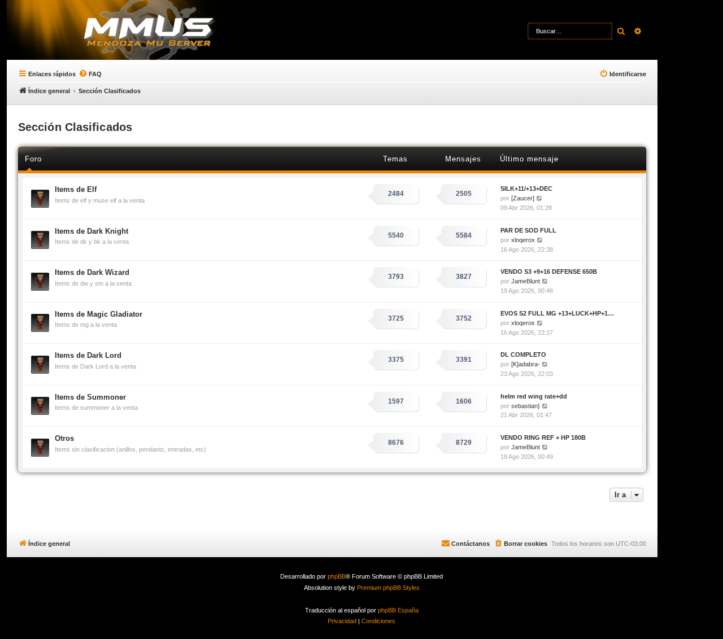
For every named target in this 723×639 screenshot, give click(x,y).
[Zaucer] (522, 198)
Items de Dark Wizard (92, 272)
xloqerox (523, 240)
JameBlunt (525, 281)
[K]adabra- (525, 364)
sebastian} (525, 405)
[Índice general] (170, 31)
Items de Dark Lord (88, 355)
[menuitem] (90, 74)
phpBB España (398, 610)
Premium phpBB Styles (388, 587)
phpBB (337, 576)
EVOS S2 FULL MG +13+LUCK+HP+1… (557, 313)
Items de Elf (76, 189)
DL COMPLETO (523, 354)
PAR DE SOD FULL (528, 230)
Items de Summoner (90, 397)
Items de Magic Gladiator (98, 314)
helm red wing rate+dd (533, 396)
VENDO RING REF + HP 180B (543, 437)
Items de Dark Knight (91, 231)
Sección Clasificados (75, 127)
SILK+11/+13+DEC (526, 188)
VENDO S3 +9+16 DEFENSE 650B (548, 271)
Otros (64, 438)
